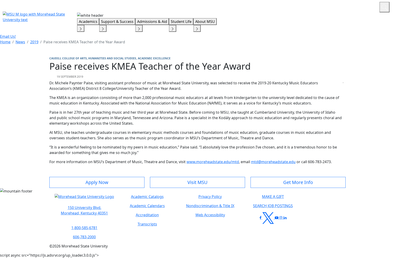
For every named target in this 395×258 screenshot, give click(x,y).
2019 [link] (34, 41)
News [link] (20, 41)
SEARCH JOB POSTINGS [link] (273, 205)
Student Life (181, 21)
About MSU (205, 21)
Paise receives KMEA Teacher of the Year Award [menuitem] (84, 41)
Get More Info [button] (298, 182)
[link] (84, 210)
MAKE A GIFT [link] (273, 196)
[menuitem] (5, 42)
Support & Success (117, 21)
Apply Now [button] (96, 182)
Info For (288, 6)
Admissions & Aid (152, 21)
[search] (384, 7)
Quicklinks (316, 6)
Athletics (367, 6)
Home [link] (5, 41)
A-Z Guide (345, 6)
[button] (84, 198)
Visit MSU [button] (197, 182)
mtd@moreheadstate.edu (273, 161)
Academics (88, 21)
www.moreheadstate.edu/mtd (213, 161)
